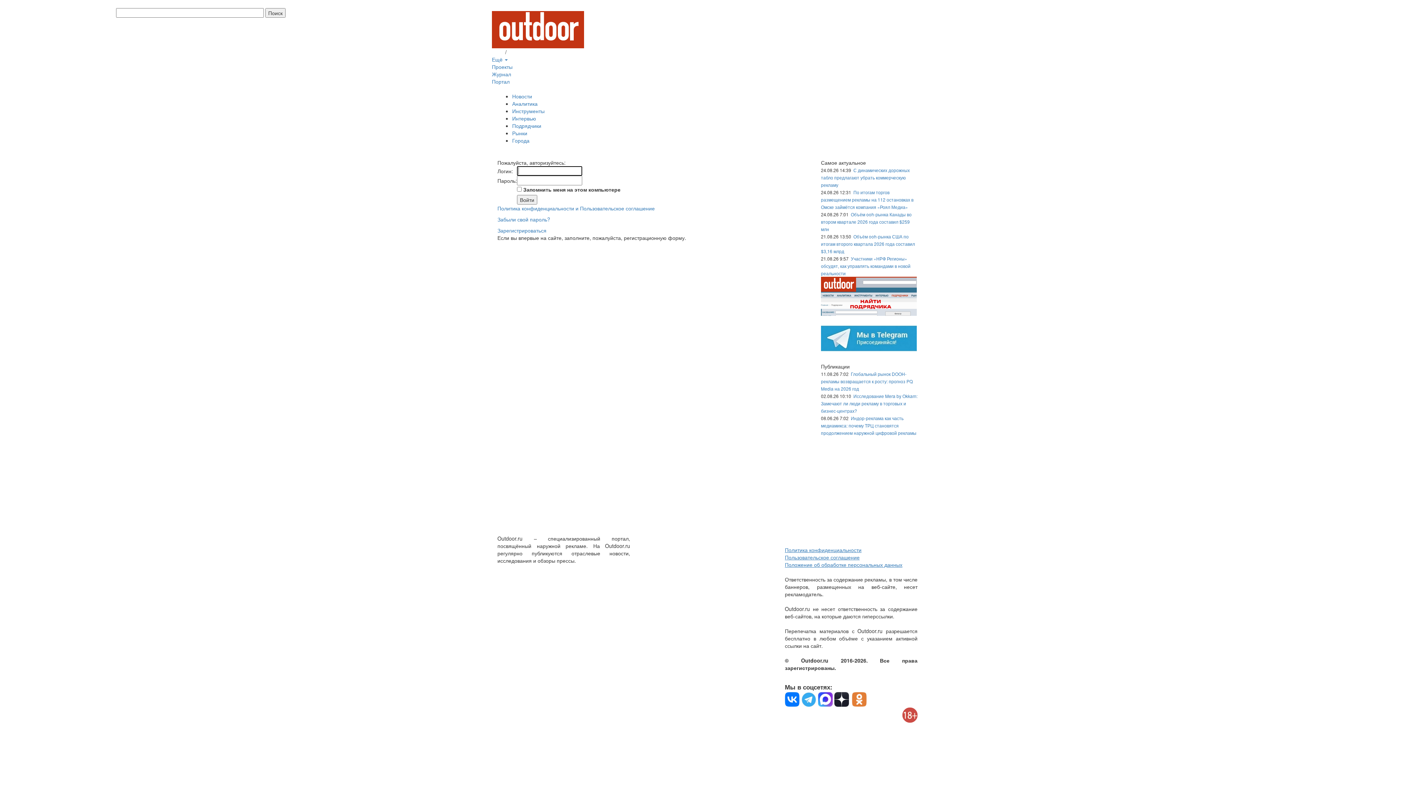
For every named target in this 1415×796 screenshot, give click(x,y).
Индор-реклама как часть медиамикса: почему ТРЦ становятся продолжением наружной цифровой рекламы (868, 425)
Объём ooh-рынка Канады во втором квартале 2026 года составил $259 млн (866, 221)
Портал (501, 81)
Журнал (501, 74)
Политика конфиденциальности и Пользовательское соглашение (576, 208)
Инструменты (528, 111)
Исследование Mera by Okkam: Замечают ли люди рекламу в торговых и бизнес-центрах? (869, 403)
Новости (522, 96)
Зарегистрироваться (521, 230)
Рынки (519, 133)
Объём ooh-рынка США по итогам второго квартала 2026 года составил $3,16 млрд (868, 243)
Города (521, 140)
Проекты (502, 66)
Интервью (524, 118)
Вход (498, 52)
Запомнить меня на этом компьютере (571, 189)
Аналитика (525, 103)
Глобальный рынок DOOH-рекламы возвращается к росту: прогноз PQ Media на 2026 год (867, 381)
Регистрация (523, 52)
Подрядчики (526, 125)
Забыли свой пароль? (523, 219)
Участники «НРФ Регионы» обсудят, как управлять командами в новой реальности (866, 265)
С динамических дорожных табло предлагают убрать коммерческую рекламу (865, 177)
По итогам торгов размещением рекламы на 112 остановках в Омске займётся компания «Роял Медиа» (867, 199)
